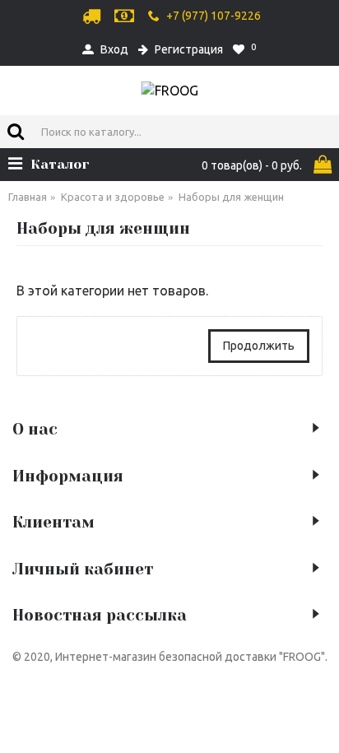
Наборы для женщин (231, 196)
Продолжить (259, 345)
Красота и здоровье (113, 196)
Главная (27, 196)
